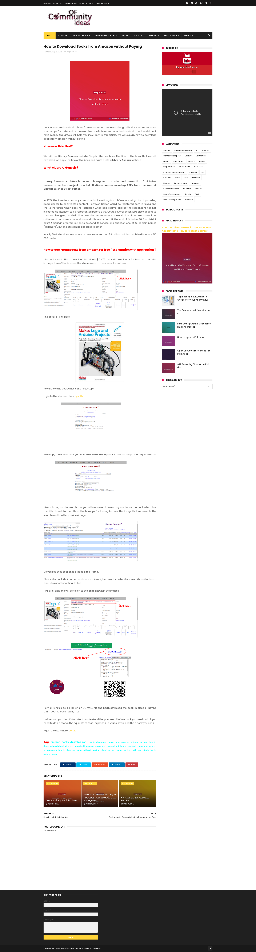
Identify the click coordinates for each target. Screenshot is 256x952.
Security (187, 188)
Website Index (102, 3)
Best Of (205, 150)
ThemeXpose (60, 948)
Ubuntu (188, 194)
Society (62, 35)
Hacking (191, 161)
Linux (177, 177)
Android (166, 150)
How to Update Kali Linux (190, 337)
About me (58, 3)
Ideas (125, 35)
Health (202, 161)
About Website (86, 3)
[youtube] (196, 3)
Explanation (178, 161)
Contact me (71, 3)
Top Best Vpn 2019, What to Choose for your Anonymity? (192, 298)
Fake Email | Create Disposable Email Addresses (194, 325)
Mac (186, 177)
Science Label (80, 35)
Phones (166, 183)
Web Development (172, 199)
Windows (189, 199)
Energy (166, 161)
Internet (193, 172)
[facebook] (210, 3)
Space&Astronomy (172, 194)
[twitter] (206, 3)
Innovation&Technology (174, 172)
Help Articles (72, 51)
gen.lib (79, 396)
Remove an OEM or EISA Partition (133, 799)
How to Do (199, 166)
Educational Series (106, 35)
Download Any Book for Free (61, 800)
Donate (47, 3)
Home (50, 35)
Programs (195, 183)
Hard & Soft (170, 35)
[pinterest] (187, 3)
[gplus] (201, 3)
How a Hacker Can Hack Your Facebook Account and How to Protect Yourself (186, 229)
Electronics (201, 156)
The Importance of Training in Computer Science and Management (100, 797)
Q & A (137, 35)
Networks (196, 177)
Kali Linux (167, 177)
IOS (202, 172)
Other (187, 35)
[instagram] (192, 3)
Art (197, 150)
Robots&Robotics (171, 188)
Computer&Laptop (172, 156)
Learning (152, 35)
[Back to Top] (210, 948)
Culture (188, 156)
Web (197, 194)
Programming (180, 183)
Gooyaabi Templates (91, 948)
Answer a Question (183, 150)
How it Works (184, 166)
